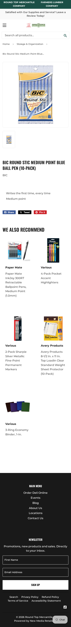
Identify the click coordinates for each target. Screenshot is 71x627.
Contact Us (35, 518)
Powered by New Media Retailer (34, 620)
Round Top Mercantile (39, 617)
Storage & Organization (30, 44)
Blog (35, 503)
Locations (35, 513)
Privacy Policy (29, 597)
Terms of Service (18, 600)
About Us (35, 508)
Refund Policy (50, 597)
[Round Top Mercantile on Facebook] (65, 607)
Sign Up (35, 585)
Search (13, 597)
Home (6, 44)
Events (35, 497)
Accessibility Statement (46, 600)
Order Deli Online (35, 492)
